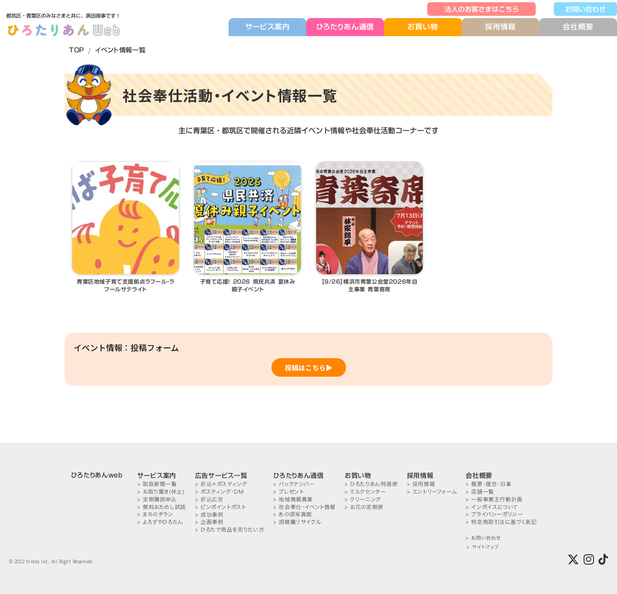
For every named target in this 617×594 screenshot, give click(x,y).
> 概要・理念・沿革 (488, 484)
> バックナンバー (293, 484)
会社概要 (578, 26)
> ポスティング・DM (219, 492)
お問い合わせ (585, 9)
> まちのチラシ (155, 514)
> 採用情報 (421, 484)
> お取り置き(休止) (161, 492)
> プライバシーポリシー (494, 514)
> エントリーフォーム (432, 492)
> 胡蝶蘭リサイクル (297, 522)
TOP (76, 50)
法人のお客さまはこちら (481, 9)
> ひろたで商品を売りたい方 (229, 529)
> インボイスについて (492, 507)
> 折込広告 (209, 499)
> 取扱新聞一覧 (157, 484)
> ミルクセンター (365, 492)
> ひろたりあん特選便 (371, 484)
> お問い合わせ (483, 538)
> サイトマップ (483, 547)
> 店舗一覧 (480, 492)
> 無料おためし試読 (161, 507)
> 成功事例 (209, 515)
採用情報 (500, 26)
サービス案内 (267, 26)
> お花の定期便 (364, 507)
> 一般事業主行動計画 (494, 499)
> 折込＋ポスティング (221, 484)
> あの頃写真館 (292, 514)
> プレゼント (288, 492)
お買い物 (422, 27)
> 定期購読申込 (157, 499)
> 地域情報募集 (293, 499)
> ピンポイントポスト (220, 507)
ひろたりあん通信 (345, 26)
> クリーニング (363, 499)
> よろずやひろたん (160, 522)
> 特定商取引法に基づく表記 (501, 522)
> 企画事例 (209, 522)
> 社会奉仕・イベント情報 (304, 507)
